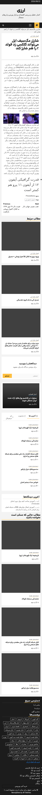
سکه (12, 741)
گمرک (16, 758)
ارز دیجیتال (34, 726)
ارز (5, 723)
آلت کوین (35, 719)
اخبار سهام (26, 723)
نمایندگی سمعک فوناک (29, 441)
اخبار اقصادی (33, 394)
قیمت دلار (24, 751)
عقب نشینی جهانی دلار (31, 205)
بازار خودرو (20, 730)
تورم (4, 737)
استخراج (25, 726)
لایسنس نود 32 (34, 778)
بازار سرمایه (9, 730)
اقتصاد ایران (15, 726)
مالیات (25, 755)
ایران (7, 726)
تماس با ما (36, 705)
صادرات (23, 744)
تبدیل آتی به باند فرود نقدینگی (28, 300)
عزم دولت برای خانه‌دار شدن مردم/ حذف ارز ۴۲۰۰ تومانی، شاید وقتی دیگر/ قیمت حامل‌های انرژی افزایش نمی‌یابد (22, 345)
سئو (38, 781)
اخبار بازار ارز (34, 36)
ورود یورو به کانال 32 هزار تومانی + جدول (23, 257)
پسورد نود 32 (35, 773)
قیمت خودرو (34, 751)
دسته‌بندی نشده (33, 424)
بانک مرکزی (34, 733)
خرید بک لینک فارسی (32, 768)
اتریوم (20, 719)
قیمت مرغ (14, 751)
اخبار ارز (27, 200)
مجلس (17, 755)
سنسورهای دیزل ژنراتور (29, 469)
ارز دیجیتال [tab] (9, 417)
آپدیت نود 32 (35, 770)
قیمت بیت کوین (15, 748)
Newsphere (15, 793)
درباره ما (37, 708)
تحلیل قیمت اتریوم (32, 737)
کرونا (23, 758)
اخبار (33, 200)
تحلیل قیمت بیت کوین (16, 737)
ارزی (21, 10)
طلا (17, 744)
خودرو (36, 741)
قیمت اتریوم (27, 748)
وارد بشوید (17, 367)
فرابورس (9, 744)
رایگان (37, 783)
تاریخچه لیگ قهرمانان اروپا (28, 428)
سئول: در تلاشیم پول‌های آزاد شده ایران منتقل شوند (22, 399)
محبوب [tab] (21, 416)
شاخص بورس (34, 744)
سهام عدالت (21, 741)
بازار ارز (29, 730)
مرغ (10, 755)
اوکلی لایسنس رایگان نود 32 (30, 776)
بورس (19, 733)
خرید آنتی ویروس (21, 786)
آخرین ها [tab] (32, 416)
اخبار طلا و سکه (14, 723)
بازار (36, 730)
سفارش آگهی (35, 712)
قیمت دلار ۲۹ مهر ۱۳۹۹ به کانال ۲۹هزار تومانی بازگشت (11, 208)
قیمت (36, 748)
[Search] (3, 25)
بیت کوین (11, 733)
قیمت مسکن (34, 755)
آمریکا (27, 719)
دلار (30, 741)
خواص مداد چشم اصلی (29, 482)
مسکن (36, 758)
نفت (29, 758)
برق (26, 733)
